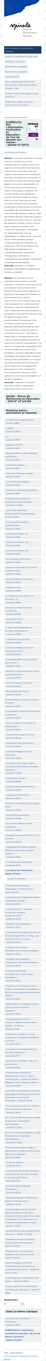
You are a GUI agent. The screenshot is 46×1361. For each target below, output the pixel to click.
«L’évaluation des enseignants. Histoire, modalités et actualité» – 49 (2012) (22, 900)
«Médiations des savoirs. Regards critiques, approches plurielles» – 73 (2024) (20, 1242)
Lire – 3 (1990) (12, 438)
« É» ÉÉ (21, 85)
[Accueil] (19, 26)
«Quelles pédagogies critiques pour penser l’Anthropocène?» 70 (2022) (21, 1201)
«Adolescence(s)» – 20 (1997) (13, 589)
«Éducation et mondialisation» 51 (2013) (19, 925)
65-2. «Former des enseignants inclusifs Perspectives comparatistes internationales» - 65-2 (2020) (22, 1137)
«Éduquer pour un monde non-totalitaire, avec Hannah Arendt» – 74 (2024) (20, 1254)
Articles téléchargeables (16, 67)
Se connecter (22, 1356)
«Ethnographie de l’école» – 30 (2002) (17, 693)
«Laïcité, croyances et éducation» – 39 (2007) (20, 788)
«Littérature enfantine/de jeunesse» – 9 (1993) (21, 492)
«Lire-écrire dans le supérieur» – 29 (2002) (19, 684)
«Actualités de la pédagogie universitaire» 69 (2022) (17, 1189)
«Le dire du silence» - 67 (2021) (14, 1164)
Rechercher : (11, 1300)
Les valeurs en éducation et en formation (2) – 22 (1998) (19, 610)
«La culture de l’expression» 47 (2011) (19, 872)
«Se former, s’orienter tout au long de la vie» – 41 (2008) (22, 806)
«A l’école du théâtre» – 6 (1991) (15, 466)
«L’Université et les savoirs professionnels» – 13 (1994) (17, 525)
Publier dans (19, 103)
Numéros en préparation (16, 72)
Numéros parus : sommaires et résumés (19, 50)
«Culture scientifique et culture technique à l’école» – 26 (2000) (19, 650)
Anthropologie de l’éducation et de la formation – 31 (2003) (22, 703)
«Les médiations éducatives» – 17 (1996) (18, 560)
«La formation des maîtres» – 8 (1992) (17, 483)
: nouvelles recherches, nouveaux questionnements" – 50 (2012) (18, 914)
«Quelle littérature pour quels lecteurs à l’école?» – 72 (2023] (22, 1232)
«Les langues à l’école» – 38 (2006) (15, 780)
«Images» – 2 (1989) (12, 430)
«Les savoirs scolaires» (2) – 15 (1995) (16, 544)
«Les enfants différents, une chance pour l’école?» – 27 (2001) (21, 662)
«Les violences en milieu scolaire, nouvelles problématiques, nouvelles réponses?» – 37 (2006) (21, 768)
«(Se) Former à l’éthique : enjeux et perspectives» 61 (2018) (21, 1064)
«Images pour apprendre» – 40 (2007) (17, 796)
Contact (33, 1356)
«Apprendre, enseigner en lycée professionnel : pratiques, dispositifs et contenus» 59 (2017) (22, 1039)
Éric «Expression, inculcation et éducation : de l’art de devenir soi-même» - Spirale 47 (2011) (22, 1335)
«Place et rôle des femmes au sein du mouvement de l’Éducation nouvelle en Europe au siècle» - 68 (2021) (22, 1176)
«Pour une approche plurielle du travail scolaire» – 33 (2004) (20, 726)
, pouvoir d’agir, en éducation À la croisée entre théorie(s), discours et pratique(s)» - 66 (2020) (22, 1152)
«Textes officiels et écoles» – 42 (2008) (17, 817)
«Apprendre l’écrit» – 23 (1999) (14, 621)
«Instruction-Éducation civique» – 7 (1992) (19, 475)
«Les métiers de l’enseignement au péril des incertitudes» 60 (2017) (21, 1052)
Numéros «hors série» (15, 61)
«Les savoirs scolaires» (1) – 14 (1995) (16, 535)
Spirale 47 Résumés (16, 879)
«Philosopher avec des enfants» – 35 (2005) (19, 745)
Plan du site (9, 1356)
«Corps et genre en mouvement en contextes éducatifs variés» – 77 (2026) (22, 1289)
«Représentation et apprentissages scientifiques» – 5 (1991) (21, 456)
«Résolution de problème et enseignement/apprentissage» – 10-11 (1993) (19, 501)
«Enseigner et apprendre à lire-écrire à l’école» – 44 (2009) (22, 838)
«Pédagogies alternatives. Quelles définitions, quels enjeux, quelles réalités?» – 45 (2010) (20, 852)
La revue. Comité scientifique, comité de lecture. (21, 95)
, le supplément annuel (21, 56)
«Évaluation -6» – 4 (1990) (14, 446)
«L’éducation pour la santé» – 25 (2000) (17, 641)
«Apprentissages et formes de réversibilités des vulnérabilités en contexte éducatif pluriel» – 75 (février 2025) (22, 1268)
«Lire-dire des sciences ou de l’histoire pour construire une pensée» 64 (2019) (22, 1109)
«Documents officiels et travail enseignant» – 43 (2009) (18, 826)
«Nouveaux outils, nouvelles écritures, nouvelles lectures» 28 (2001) (22, 674)
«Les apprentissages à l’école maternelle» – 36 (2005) (18, 754)
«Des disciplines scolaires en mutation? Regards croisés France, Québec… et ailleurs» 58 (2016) (21, 1024)
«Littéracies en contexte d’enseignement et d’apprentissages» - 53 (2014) (22, 950)
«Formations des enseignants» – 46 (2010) (19, 863)
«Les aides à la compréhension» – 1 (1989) (19, 421)
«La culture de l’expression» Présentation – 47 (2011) (18, 1321)
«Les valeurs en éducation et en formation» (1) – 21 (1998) (19, 599)
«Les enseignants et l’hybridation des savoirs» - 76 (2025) (21, 1279)
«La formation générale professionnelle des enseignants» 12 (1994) (20, 513)
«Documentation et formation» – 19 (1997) (19, 581)
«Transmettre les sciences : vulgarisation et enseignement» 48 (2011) (19, 888)
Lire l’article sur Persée (14, 152)
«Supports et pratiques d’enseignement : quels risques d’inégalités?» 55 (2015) (19, 976)
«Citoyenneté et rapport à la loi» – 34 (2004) (20, 736)
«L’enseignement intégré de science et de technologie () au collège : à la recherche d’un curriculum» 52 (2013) (22, 937)
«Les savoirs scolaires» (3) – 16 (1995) (16, 552)
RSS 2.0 (7, 1359)
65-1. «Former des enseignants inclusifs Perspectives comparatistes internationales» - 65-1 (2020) (22, 1122)
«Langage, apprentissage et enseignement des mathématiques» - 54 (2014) (21, 962)
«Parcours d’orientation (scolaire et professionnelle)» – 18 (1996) (21, 570)
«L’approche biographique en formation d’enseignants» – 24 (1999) (18, 630)
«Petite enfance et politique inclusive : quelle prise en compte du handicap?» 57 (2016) (22, 1009)
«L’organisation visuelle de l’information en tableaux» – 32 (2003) (22, 714)
